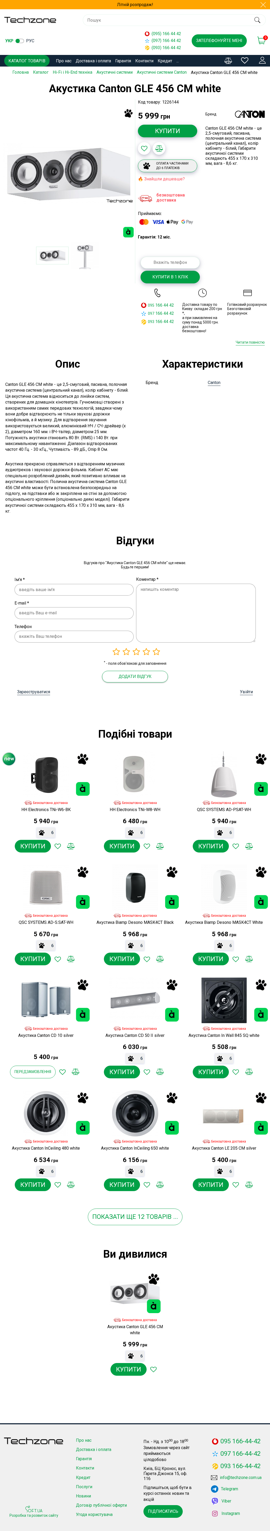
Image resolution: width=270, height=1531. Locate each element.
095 (151, 305)
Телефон (23, 626)
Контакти (144, 60)
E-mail (22, 603)
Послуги (84, 1486)
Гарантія (123, 60)
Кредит (165, 60)
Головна (20, 72)
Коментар (147, 579)
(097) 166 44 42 (166, 40)
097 (151, 313)
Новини (83, 1496)
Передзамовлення (33, 1072)
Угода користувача (94, 1514)
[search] (257, 20)
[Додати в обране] (144, 148)
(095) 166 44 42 (166, 33)
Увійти (246, 691)
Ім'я (20, 579)
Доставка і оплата (93, 60)
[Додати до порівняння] (159, 148)
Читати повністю (250, 342)
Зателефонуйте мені (219, 40)
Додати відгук (135, 676)
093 (151, 322)
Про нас (63, 60)
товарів (159, 1216)
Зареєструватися (33, 691)
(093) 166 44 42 (166, 47)
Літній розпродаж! (135, 4)
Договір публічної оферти (101, 1505)
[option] (68, 173)
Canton (214, 382)
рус (30, 40)
